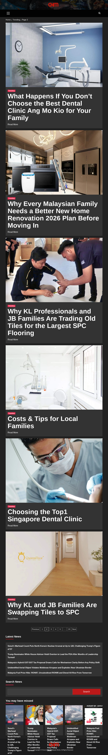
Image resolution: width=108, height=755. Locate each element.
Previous (35, 629)
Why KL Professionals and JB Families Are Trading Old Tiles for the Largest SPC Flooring (52, 322)
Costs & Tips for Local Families (43, 422)
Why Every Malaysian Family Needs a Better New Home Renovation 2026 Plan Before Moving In (53, 214)
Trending (11, 91)
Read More (13, 124)
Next (74, 629)
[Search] (99, 13)
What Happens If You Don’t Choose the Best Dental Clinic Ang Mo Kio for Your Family (50, 106)
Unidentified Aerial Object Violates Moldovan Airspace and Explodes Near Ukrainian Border (50, 667)
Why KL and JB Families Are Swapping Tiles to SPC (52, 608)
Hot (9, 722)
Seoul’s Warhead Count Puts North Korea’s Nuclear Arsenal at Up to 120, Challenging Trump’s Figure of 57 (54, 647)
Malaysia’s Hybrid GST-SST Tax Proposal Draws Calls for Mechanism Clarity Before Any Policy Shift (54, 662)
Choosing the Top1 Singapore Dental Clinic (45, 515)
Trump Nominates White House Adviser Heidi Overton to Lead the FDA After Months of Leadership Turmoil (53, 655)
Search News (14, 681)
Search (86, 692)
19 (69, 629)
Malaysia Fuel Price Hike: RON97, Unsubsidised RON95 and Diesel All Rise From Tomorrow (50, 673)
